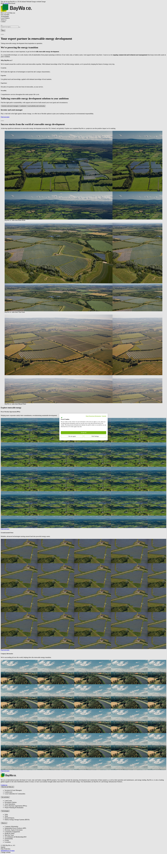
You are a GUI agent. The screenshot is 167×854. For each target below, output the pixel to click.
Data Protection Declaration (93, 416)
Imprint (104, 416)
